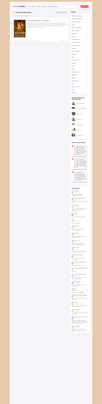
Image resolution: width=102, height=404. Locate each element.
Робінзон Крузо (75, 247)
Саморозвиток (80, 80)
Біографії (80, 48)
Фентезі (80, 77)
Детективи (80, 33)
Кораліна (74, 288)
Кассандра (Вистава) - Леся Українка (38, 20)
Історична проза (80, 42)
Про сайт (44, 6)
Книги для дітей (80, 39)
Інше (80, 89)
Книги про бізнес (80, 45)
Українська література (80, 15)
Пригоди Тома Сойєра (77, 254)
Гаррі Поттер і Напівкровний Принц (80, 268)
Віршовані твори (80, 72)
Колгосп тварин (75, 309)
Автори (39, 6)
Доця (73, 219)
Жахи (80, 57)
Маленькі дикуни (76, 326)
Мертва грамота (76, 240)
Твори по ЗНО (80, 86)
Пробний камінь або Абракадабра (80, 295)
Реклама (80, 92)
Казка (80, 69)
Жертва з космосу (76, 281)
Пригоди (80, 63)
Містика (80, 54)
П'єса (80, 83)
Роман (80, 66)
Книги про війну (80, 51)
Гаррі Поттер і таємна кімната (79, 198)
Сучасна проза (80, 60)
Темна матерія (75, 190)
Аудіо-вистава (80, 30)
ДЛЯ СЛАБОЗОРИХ (52, 6)
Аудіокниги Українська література (21, 40)
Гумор (80, 24)
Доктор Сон (74, 213)
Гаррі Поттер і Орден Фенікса (79, 274)
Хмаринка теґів (27, 15)
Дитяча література (80, 21)
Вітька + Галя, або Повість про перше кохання (80, 316)
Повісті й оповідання (80, 27)
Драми (80, 36)
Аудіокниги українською (19, 15)
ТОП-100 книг (32, 6)
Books (20, 6)
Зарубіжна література (80, 18)
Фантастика (80, 74)
